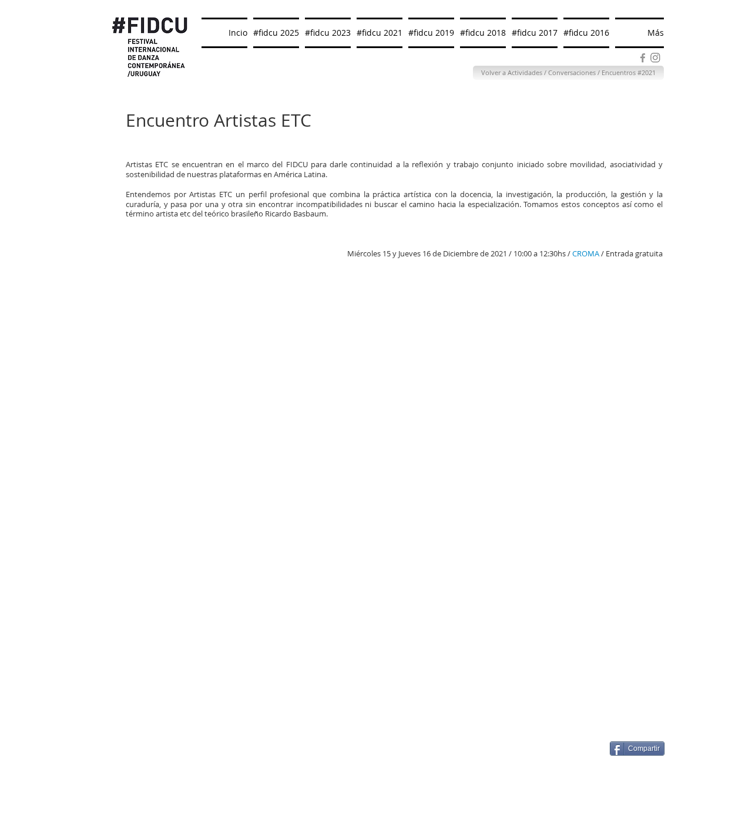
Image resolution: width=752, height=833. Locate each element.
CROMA (586, 253)
